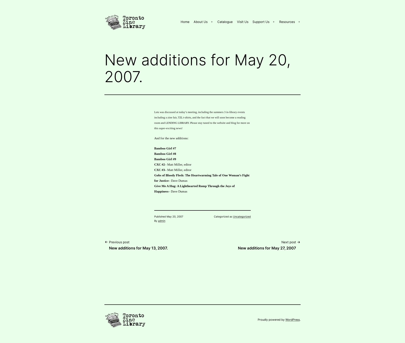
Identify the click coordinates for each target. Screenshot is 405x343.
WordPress (292, 319)
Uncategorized (242, 216)
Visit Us (242, 22)
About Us (201, 22)
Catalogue (225, 22)
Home (185, 22)
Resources (287, 22)
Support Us (260, 22)
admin (161, 220)
